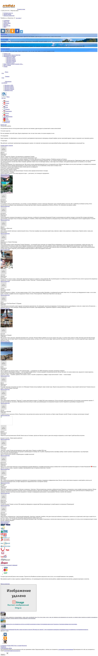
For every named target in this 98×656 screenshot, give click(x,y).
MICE (4, 27)
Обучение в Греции (11, 61)
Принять (3, 654)
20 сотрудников (4, 39)
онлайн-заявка (6, 23)
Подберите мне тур (8, 13)
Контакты (5, 24)
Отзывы (5, 66)
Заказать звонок (7, 14)
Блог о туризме (7, 65)
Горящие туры (6, 53)
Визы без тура (6, 25)
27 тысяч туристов (5, 48)
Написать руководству (8, 15)
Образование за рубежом (9, 56)
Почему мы (3, 124)
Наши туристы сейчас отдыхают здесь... (13, 64)
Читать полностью (5, 174)
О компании (6, 20)
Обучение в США (10, 57)
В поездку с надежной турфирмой (9, 565)
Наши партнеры (4, 523)
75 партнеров (4, 44)
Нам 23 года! (4, 34)
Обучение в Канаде (11, 60)
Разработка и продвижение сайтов (6, 647)
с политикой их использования (65, 649)
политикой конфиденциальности (12, 650)
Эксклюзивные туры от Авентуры (11, 55)
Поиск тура (6, 21)
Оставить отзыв (21, 9)
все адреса (18, 18)
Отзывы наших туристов (7, 145)
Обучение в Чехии (10, 58)
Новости (3, 612)
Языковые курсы (10, 62)
